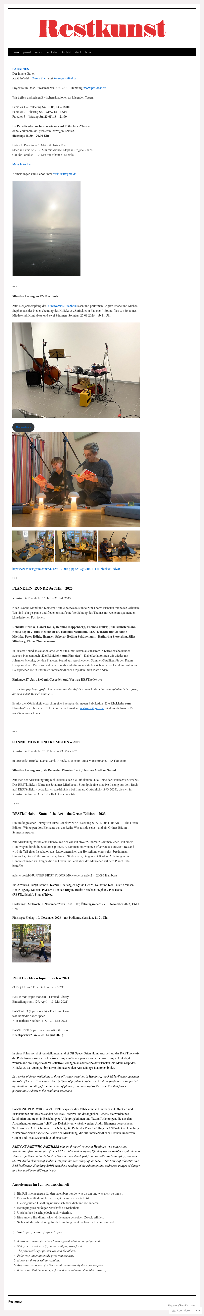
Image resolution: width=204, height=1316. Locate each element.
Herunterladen (23, 427)
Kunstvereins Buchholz (61, 306)
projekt (27, 52)
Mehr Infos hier (22, 164)
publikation (52, 52)
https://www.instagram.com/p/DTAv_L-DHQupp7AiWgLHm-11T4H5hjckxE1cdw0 (66, 569)
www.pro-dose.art (94, 88)
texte (88, 52)
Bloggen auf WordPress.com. (182, 1305)
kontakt (66, 52)
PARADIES (20, 68)
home (16, 52)
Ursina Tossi (39, 78)
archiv (38, 52)
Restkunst (15, 1301)
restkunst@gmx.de (64, 174)
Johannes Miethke (65, 78)
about (78, 52)
